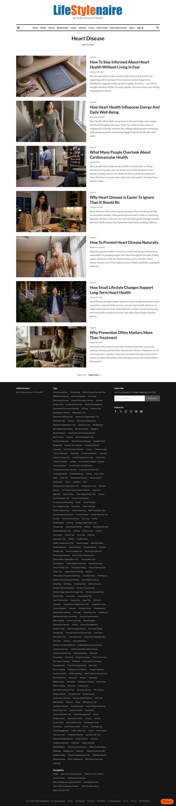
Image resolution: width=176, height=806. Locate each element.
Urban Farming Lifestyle (63, 739)
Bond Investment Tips (85, 437)
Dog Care (96, 490)
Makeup (72, 608)
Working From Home (94, 759)
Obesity (67, 641)
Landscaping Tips (84, 596)
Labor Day (70, 596)
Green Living (101, 28)
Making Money (84, 608)
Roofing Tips (83, 686)
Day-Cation (99, 473)
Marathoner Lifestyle (61, 612)
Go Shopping (80, 801)
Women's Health (100, 755)
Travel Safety (101, 730)
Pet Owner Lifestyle (61, 661)
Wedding (57, 751)
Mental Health (89, 620)
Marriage (77, 612)
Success (88, 718)
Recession (73, 677)
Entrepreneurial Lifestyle (63, 514)
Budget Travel (99, 441)
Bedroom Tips (84, 425)
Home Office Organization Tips (66, 559)
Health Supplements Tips (63, 543)
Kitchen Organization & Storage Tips (68, 592)
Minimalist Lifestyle (61, 624)
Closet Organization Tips (83, 457)
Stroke (96, 714)
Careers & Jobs (100, 449)
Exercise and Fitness (70, 518)
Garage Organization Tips (86, 522)
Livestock (57, 604)
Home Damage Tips (74, 551)
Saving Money (74, 694)
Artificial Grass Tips (74, 404)
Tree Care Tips (59, 734)
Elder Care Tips (89, 506)
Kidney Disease (94, 584)
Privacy (134, 801)
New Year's (98, 633)
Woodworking (59, 759)
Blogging (94, 429)
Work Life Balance (75, 759)
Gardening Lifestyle (74, 527)
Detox (67, 482)
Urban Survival (82, 739)
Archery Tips (58, 404)
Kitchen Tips (58, 596)
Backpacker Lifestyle (61, 412)
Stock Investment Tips (62, 714)
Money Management (89, 624)
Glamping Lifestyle (100, 527)
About (70, 801)
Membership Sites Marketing (65, 616)
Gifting (87, 527)
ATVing (85, 408)
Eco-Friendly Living (61, 506)
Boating (69, 437)
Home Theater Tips (61, 567)
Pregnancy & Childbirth (77, 669)
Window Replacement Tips (79, 755)
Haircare (91, 535)
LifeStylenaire (45, 801)
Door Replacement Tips (86, 494)
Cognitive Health (60, 461)
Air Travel (92, 396)
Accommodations (60, 392)
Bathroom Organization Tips (87, 416)
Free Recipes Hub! (91, 782)
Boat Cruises (58, 437)
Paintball (93, 653)
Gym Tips (81, 535)
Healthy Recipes (59, 547)
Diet (85, 482)
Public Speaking (75, 673)
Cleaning (103, 453)
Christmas (74, 453)
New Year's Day (59, 637)
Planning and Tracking (92, 661)
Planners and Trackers (94, 774)
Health (43, 28)
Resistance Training (86, 681)
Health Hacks (82, 539)
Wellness (80, 751)
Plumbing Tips (59, 665)
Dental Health (96, 478)
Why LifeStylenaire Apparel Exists (67, 782)
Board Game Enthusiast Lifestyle (81, 433)
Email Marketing (79, 510)
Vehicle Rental (59, 747)
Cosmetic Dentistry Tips (89, 469)
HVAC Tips (57, 571)
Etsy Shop (91, 801)
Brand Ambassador (61, 441)
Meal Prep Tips (89, 612)
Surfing (97, 718)
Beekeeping (97, 425)
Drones (101, 494)
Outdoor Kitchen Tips (62, 653)
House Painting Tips (97, 567)
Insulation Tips (89, 575)
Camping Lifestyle (92, 445)
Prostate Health (59, 673)
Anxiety (99, 400)
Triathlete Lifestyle (75, 734)
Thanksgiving (96, 726)
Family (73, 28)
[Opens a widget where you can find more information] (167, 802)
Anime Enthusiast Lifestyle (82, 400)
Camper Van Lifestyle (73, 445)
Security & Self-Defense (82, 698)
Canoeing (57, 449)
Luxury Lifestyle (59, 608)
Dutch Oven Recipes (80, 498)
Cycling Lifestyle (76, 473)
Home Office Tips (88, 559)
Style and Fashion (75, 718)
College (73, 461)
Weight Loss (68, 751)
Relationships (62, 28)
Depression (57, 482)
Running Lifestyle (84, 690)
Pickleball (76, 661)
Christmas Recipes (89, 453)
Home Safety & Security (76, 563)
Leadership (75, 600)
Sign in (132, 28)
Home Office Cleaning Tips (83, 555)
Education (76, 506)
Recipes (83, 677)
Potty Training (59, 669)
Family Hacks (58, 522)
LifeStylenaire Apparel (76, 778)
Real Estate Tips (59, 677)
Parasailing (57, 657)
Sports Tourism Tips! (61, 790)
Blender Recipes (81, 429)
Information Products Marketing (66, 575)
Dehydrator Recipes (79, 478)
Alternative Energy (60, 400)
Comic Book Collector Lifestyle (91, 461)
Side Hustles (58, 702)
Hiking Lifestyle (89, 547)
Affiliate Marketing (61, 396)
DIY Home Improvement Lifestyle (76, 490)
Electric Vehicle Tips (61, 510)
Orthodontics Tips (60, 649)
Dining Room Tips (89, 486)
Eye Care (85, 518)
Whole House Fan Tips (96, 751)
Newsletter (101, 801)
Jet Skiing (67, 584)
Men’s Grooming (73, 620)
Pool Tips (93, 665)
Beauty (71, 420)
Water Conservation (97, 747)
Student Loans (59, 718)
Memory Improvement (89, 616)
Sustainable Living (73, 722)
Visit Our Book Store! (90, 786)
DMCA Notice (144, 801)
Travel (91, 28)
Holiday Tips (58, 551)
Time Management (60, 730)
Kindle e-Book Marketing (63, 588)
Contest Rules (59, 778)
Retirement (101, 681)
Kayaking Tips (79, 584)
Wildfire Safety (59, 755)
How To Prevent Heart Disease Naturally (124, 242)
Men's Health (58, 620)
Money (51, 28)
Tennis (85, 726)
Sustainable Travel (91, 722)
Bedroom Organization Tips (64, 425)
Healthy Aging (82, 543)
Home (35, 28)
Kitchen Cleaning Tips (86, 588)
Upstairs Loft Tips (93, 734)
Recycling (93, 677)
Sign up (140, 28)
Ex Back (56, 518)
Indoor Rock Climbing (74, 571)
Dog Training (68, 494)
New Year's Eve (75, 637)
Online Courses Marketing (64, 645)
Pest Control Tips (100, 657)
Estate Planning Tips (99, 514)
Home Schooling (95, 563)
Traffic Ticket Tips (78, 730)
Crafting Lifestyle (60, 473)
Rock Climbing (59, 686)
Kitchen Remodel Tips (95, 592)
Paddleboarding (80, 653)
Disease (102, 486)
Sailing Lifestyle (59, 694)
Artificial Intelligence (93, 404)
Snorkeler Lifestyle (60, 706)
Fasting (70, 522)
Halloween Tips (59, 539)
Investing (57, 584)
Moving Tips (58, 633)
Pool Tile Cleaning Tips (77, 665)
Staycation (89, 710)
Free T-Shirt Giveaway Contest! (66, 786)
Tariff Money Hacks (72, 726)
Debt (55, 478)
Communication (59, 465)
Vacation (94, 739)
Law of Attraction (60, 600)
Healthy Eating (97, 543)
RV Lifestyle (99, 690)
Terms (126, 801)
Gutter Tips (69, 535)
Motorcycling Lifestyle (76, 628)
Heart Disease (75, 547)
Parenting (69, 657)
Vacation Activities (60, 743)
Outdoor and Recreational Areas (84, 649)
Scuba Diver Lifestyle (61, 698)
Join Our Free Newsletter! (71, 774)
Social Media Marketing (95, 706)
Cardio (89, 449)
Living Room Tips (99, 604)
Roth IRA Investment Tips (63, 690)
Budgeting (57, 445)
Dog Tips (56, 494)
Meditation (103, 612)
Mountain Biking (95, 628)
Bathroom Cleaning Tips (63, 416)
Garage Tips (58, 527)
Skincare (69, 702)
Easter (78, 502)
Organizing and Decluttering (89, 645)
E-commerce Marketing (63, 502)
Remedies (71, 681)
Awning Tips (96, 408)
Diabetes (77, 482)
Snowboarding (77, 706)
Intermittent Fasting (90, 580)
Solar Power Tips (60, 710)
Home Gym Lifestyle (93, 551)
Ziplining (56, 763)
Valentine (75, 743)
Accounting (75, 392)
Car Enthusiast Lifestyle (73, 449)
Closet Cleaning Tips (61, 457)
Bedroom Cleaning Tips (86, 420)
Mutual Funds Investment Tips (78, 633)
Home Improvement (118, 28)
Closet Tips (100, 457)
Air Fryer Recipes (78, 396)
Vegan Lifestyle (88, 743)
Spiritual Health (76, 710)
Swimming (57, 726)
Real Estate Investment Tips (96, 673)
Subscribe (152, 398)
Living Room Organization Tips (76, 604)
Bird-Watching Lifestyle (62, 429)
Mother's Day (58, 628)
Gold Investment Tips (62, 531)
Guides (98, 531)
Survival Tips (58, 722)
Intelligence (102, 575)
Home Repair (58, 563)
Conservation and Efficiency (80, 465)
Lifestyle (82, 28)
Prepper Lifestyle (97, 669)
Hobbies (102, 547)
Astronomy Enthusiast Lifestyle (66, 408)
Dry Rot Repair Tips (61, 498)
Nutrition (57, 641)
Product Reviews (114, 801)
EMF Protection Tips (96, 510)
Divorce (56, 490)
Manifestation (99, 608)
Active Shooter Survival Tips (93, 392)
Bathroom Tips (59, 420)
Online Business (79, 641)
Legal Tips (86, 600)
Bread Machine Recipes (81, 441)
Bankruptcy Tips (79, 412)
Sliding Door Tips (90, 702)
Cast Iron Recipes (60, 453)
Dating (89, 473)
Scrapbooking (88, 694)
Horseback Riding (78, 567)
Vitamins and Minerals (77, 747)
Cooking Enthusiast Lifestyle (65, 469)
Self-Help (99, 698)
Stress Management (82, 714)
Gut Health (57, 535)
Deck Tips (64, 478)
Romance (71, 686)
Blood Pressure (59, 433)
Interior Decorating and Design (66, 580)
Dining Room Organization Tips (66, 486)
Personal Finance (83, 657)
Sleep (78, 702)
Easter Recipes (90, 502)
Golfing (77, 531)
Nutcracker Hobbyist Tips (94, 637)
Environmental (82, 514)
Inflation (89, 571)
